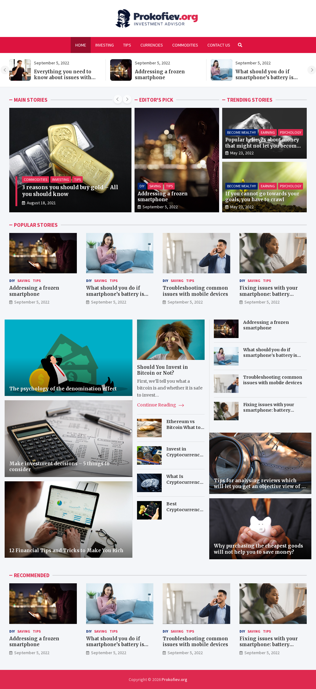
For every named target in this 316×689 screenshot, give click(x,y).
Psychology (290, 132)
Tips (127, 45)
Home (80, 45)
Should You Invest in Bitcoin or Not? (162, 370)
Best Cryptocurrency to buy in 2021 (184, 509)
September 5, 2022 (160, 207)
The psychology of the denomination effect (63, 389)
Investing (104, 45)
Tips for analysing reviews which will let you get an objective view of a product (259, 486)
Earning (268, 132)
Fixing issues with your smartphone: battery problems (268, 294)
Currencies (151, 45)
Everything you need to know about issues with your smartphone (62, 78)
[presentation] (5, 70)
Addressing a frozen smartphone (160, 75)
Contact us (218, 45)
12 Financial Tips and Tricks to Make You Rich (66, 550)
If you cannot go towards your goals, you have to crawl (262, 197)
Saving (155, 186)
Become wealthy (241, 132)
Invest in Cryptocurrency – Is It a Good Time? (184, 457)
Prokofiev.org (174, 679)
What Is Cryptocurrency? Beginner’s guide (185, 485)
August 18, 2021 (41, 203)
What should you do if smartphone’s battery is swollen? (264, 78)
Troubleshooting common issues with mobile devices (195, 291)
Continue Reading (157, 405)
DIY (141, 186)
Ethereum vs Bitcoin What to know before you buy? (185, 430)
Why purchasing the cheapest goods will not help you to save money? (258, 549)
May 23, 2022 (242, 153)
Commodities (185, 45)
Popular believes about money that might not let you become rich (262, 146)
